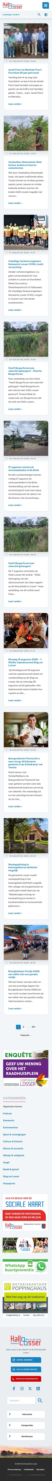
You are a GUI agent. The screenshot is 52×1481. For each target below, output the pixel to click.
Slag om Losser (11, 1176)
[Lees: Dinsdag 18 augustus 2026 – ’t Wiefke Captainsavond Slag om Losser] (26, 630)
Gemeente (8, 1120)
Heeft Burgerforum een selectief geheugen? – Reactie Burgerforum (25, 371)
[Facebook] (14, 1388)
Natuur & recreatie (13, 1148)
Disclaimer (40, 1469)
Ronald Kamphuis (16, 1475)
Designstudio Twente (38, 1475)
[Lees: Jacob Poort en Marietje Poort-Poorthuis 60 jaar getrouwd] (26, 40)
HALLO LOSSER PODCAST (27, 1369)
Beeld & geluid (11, 1169)
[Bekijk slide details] (25, 1069)
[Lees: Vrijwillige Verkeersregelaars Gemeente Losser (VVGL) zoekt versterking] (26, 232)
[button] (39, 14)
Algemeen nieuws (12, 1106)
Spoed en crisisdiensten (27, 1379)
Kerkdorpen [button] (27, 1436)
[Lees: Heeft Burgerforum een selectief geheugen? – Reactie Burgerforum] (26, 339)
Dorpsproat (9, 1183)
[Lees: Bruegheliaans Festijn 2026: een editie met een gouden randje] (26, 942)
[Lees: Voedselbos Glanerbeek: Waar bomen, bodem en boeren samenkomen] (26, 133)
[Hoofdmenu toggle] (45, 5)
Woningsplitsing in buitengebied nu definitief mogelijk (22, 867)
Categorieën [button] (27, 1425)
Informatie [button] (27, 1414)
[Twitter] (30, 1388)
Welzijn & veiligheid (13, 1155)
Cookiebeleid (29, 1469)
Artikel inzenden (24, 1360)
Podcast (7, 1113)
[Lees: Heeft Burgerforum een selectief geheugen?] (26, 534)
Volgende (26, 1035)
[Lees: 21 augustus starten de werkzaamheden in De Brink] (26, 438)
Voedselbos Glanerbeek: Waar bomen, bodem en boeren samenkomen (25, 165)
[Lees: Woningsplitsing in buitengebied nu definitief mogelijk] (26, 835)
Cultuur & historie (12, 1141)
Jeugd (6, 1162)
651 (33, 1027)
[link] (46, 14)
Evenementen (10, 1127)
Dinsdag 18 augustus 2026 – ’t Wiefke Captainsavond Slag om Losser (25, 662)
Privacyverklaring (14, 1469)
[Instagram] (22, 1388)
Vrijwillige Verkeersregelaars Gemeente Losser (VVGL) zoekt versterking (25, 264)
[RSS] (38, 1388)
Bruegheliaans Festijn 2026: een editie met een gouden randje (24, 974)
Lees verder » (15, 104)
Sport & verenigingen (14, 1134)
